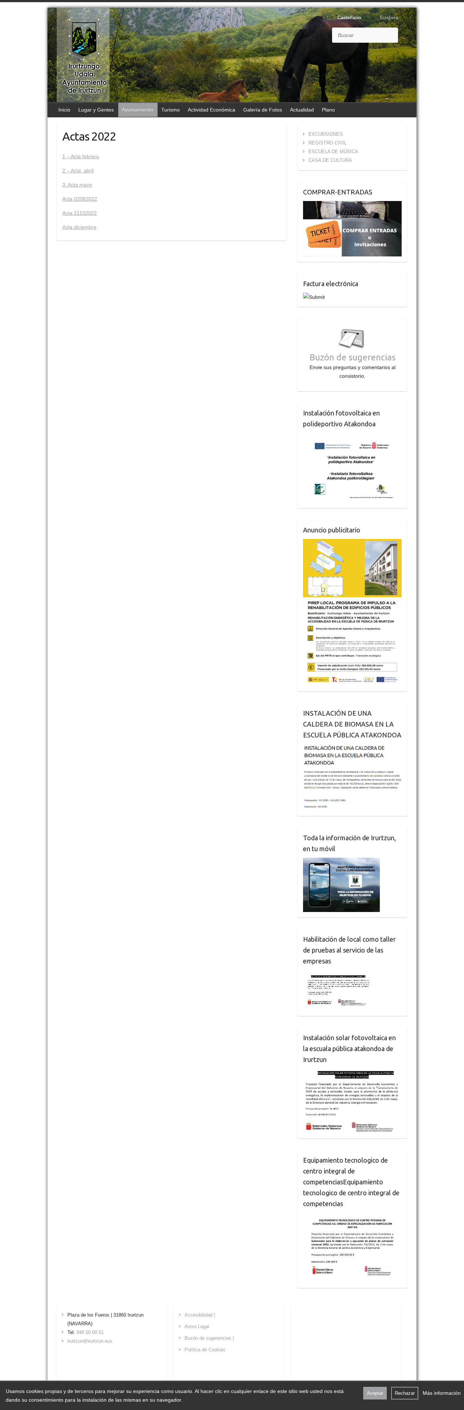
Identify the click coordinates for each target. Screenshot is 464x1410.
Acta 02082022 (79, 199)
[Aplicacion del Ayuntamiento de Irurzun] (341, 862)
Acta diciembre (79, 227)
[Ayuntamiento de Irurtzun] (84, 56)
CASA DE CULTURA (330, 160)
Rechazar (405, 1393)
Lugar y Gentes (96, 110)
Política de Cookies (205, 1349)
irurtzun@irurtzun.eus (89, 1341)
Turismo (170, 110)
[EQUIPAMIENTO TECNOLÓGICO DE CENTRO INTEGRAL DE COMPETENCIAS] (352, 1217)
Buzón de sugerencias (352, 357)
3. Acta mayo (77, 185)
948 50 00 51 (90, 1332)
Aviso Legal (197, 1326)
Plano (328, 110)
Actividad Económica (211, 110)
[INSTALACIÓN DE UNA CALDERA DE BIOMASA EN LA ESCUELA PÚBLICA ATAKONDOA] (352, 748)
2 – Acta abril (78, 170)
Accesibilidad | (200, 1315)
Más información (442, 1393)
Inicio (64, 110)
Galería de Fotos (262, 110)
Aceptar (375, 1393)
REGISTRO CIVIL (327, 143)
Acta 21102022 (79, 213)
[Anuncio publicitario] (352, 543)
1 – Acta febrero (80, 156)
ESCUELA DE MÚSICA (333, 151)
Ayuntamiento (137, 110)
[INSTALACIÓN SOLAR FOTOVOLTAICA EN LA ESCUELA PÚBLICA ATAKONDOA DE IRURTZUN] (352, 1073)
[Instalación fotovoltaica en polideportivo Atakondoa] (352, 437)
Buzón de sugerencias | (209, 1338)
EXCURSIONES (325, 134)
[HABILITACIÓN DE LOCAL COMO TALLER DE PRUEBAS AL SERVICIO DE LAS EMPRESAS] (338, 974)
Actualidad (302, 110)
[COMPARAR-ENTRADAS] (352, 205)
